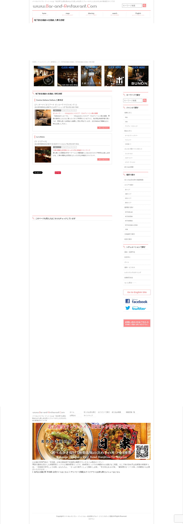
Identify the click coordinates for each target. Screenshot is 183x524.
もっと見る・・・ (130, 283)
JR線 (126, 229)
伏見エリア (128, 198)
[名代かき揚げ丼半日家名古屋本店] (91, 460)
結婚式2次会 (128, 277)
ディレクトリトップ (43, 62)
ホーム (72, 412)
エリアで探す (128, 185)
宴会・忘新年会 (129, 252)
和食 (126, 117)
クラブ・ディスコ (130, 162)
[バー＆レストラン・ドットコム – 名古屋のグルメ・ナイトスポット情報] (64, 5)
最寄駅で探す (128, 207)
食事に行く (128, 113)
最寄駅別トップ (55, 62)
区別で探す (128, 239)
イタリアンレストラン (69, 110)
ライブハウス (129, 153)
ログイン (91, 519)
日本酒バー (128, 144)
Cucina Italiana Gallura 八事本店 (49, 100)
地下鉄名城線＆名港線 (67, 62)
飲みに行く (128, 131)
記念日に (127, 257)
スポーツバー (129, 158)
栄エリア (127, 189)
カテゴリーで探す (104, 412)
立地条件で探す (129, 234)
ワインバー (128, 140)
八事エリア (57, 110)
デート (126, 262)
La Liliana (40, 137)
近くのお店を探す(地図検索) (133, 180)
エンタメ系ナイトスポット (133, 149)
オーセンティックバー (131, 135)
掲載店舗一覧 (130, 412)
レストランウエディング (132, 272)
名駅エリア (128, 194)
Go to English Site (137, 292)
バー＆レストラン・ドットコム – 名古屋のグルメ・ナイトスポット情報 (89, 516)
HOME (34, 62)
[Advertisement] (91, 41)
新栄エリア (128, 202)
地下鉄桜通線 (129, 216)
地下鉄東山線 (129, 212)
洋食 (126, 121)
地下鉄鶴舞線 (129, 220)
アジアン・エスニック (131, 126)
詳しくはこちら (103, 127)
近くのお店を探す (90, 412)
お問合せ (73, 415)
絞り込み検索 (128, 167)
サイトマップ (88, 415)
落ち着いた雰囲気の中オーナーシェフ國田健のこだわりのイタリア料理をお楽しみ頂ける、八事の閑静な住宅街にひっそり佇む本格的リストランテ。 (81, 152)
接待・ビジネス (129, 267)
